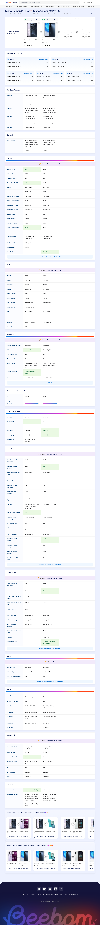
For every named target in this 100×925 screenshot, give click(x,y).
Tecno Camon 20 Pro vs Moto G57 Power (46, 836)
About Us (25, 894)
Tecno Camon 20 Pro (30, 41)
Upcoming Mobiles (21, 6)
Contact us (40, 894)
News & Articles (62, 6)
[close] (39, 23)
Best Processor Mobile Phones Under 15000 (50, 382)
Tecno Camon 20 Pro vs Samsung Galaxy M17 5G (73, 836)
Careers (32, 894)
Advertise (49, 894)
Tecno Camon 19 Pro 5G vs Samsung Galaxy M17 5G (73, 868)
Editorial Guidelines (71, 894)
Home (7, 877)
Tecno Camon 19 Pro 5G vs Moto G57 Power (46, 868)
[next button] (92, 828)
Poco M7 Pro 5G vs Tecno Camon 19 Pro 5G (19, 868)
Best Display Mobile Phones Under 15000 (50, 256)
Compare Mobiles (36, 6)
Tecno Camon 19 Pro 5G (48, 41)
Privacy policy (59, 894)
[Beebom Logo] (11, 2)
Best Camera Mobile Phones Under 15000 (50, 564)
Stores (90, 6)
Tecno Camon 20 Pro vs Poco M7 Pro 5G (19, 836)
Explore (8, 6)
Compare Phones (14, 877)
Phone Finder (50, 6)
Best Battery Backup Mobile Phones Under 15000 (50, 681)
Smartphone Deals (78, 6)
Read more (92, 14)
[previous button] (8, 828)
